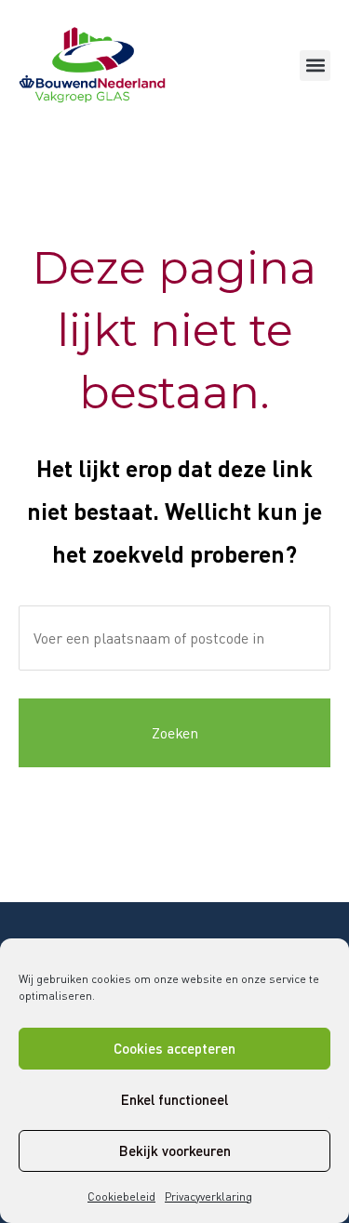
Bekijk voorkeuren (175, 1150)
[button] (315, 65)
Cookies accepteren (174, 1048)
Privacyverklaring (208, 1196)
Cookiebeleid (121, 1196)
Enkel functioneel (174, 1099)
